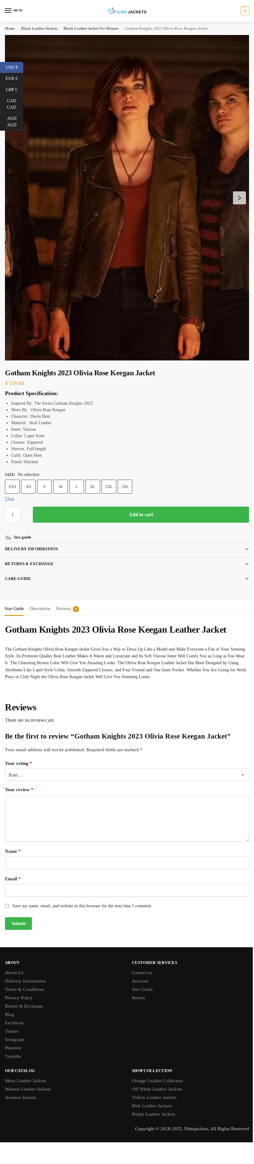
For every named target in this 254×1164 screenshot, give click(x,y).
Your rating (18, 757)
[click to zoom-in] (127, 197)
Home (10, 28)
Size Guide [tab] (14, 602)
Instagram (14, 1033)
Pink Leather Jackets (149, 1099)
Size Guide (140, 983)
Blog (9, 1008)
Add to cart (141, 514)
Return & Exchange (24, 999)
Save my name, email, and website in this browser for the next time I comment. (82, 899)
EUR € (14, 78)
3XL (125, 486)
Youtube (13, 1050)
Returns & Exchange (29, 557)
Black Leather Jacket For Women (91, 28)
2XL (109, 486)
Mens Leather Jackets (25, 1074)
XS (28, 486)
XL (92, 486)
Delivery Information (31, 542)
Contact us (140, 966)
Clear (9, 498)
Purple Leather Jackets (151, 1107)
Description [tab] (40, 602)
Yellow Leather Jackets (152, 1091)
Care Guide (18, 572)
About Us (14, 966)
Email (13, 872)
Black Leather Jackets (39, 28)
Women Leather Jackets (28, 1082)
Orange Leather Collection (155, 1074)
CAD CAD (15, 104)
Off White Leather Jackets (155, 1082)
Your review (19, 783)
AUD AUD (15, 121)
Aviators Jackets (20, 1091)
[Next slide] (239, 197)
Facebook (14, 1016)
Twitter (11, 1024)
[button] (244, 11)
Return (136, 991)
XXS (12, 486)
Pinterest (13, 1041)
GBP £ (14, 89)
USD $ (14, 67)
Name (13, 845)
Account (138, 974)
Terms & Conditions (24, 983)
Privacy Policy (19, 991)
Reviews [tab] (66, 602)
